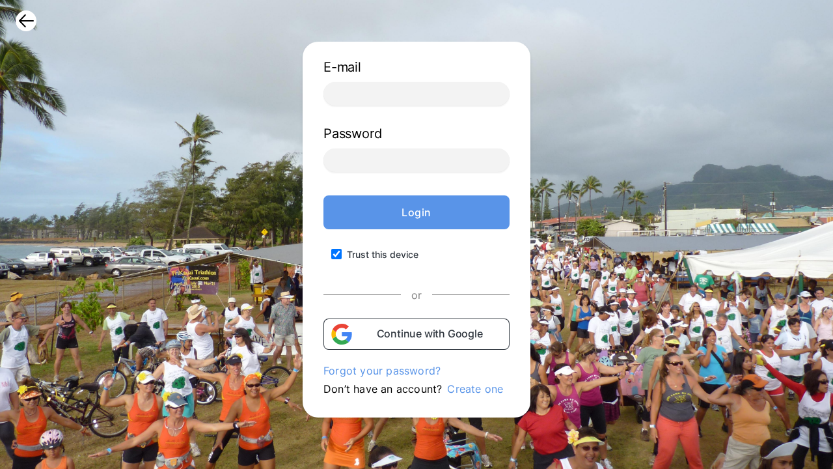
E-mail (342, 67)
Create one (475, 388)
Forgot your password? (382, 370)
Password (352, 133)
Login (416, 212)
